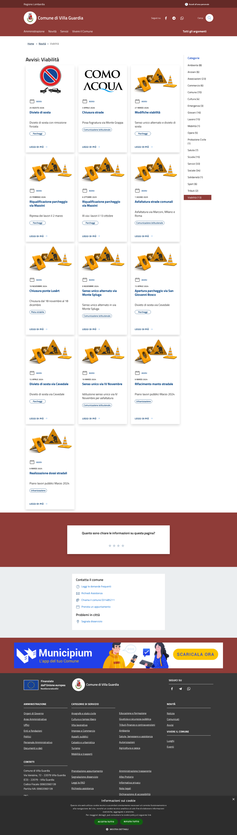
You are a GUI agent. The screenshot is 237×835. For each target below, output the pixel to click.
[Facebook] (164, 18)
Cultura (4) (193, 99)
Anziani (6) (193, 72)
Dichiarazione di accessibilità (134, 794)
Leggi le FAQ (78, 782)
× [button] (233, 799)
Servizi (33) (194, 164)
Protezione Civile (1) (197, 141)
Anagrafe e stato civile (83, 713)
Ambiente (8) (195, 65)
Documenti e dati (33, 748)
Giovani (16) (194, 112)
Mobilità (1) (194, 126)
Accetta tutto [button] (106, 821)
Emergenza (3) (195, 106)
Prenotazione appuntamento (87, 771)
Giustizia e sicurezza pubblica (135, 719)
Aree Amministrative (35, 719)
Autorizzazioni (127, 742)
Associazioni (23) (197, 79)
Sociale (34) (194, 170)
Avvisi (39, 101)
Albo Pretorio (126, 777)
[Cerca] (209, 18)
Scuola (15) (194, 157)
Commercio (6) (195, 85)
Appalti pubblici (79, 736)
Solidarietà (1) (195, 177)
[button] (118, 829)
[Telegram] (172, 18)
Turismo (75, 748)
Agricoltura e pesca (129, 748)
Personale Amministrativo (38, 742)
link (149, 815)
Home (31, 44)
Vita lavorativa (79, 725)
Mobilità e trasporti (81, 754)
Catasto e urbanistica (83, 742)
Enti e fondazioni (33, 731)
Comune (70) (195, 92)
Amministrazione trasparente (135, 771)
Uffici (26, 725)
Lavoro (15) (194, 119)
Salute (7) (193, 150)
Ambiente (124, 730)
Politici (27, 736)
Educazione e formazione (132, 713)
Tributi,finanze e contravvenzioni (137, 725)
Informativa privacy (129, 782)
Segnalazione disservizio (84, 777)
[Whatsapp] (181, 18)
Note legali (125, 788)
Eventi (170, 747)
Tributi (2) (193, 191)
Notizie (171, 713)
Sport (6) (192, 184)
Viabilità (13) (194, 197)
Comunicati (173, 719)
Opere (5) (193, 133)
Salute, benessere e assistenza (136, 736)
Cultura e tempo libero (83, 719)
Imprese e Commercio (83, 731)
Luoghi (170, 741)
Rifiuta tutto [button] (131, 821)
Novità (42, 44)
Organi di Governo (34, 713)
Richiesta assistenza (82, 788)
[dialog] (118, 815)
